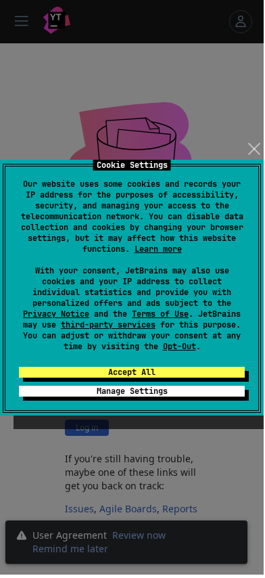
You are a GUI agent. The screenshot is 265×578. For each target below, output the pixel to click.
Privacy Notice (56, 314)
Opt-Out (179, 346)
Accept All (131, 372)
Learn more (158, 249)
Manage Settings (132, 391)
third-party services (108, 324)
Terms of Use (160, 314)
